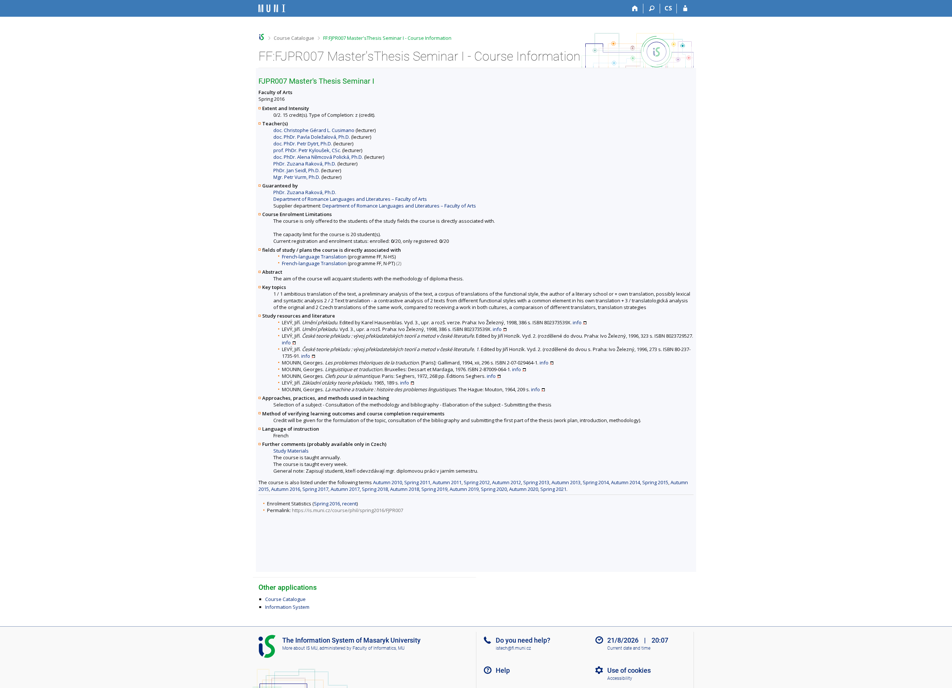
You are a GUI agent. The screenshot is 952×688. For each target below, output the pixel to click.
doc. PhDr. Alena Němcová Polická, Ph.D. (318, 157)
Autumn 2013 (565, 482)
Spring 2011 (417, 482)
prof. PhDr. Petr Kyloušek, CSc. (307, 150)
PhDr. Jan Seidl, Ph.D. (296, 170)
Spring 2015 (655, 482)
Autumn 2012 (506, 482)
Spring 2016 (327, 503)
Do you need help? (523, 640)
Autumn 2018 (404, 489)
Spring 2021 (553, 489)
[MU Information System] (261, 37)
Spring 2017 (315, 489)
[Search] (651, 8)
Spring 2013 (536, 482)
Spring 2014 (596, 482)
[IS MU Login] (685, 8)
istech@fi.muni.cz (513, 648)
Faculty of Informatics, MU (379, 648)
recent (349, 503)
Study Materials (291, 450)
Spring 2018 (375, 489)
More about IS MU (300, 648)
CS (668, 8)
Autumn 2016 (285, 489)
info (577, 322)
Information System (287, 607)
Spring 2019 (434, 489)
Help (503, 670)
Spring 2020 (494, 489)
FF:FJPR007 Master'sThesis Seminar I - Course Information (387, 38)
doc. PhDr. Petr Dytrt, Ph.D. (302, 143)
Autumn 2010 (387, 482)
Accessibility (619, 678)
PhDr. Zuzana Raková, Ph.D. (304, 163)
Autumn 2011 (446, 482)
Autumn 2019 (464, 489)
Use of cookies (629, 670)
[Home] (635, 8)
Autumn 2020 (523, 489)
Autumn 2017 (345, 489)
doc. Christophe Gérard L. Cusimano (313, 130)
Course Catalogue (294, 38)
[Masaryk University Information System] (271, 8)
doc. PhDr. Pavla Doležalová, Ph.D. (311, 137)
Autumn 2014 (625, 482)
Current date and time (628, 648)
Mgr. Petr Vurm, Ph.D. (296, 177)
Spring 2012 (477, 482)
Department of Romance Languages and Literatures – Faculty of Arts (350, 199)
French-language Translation (314, 256)
